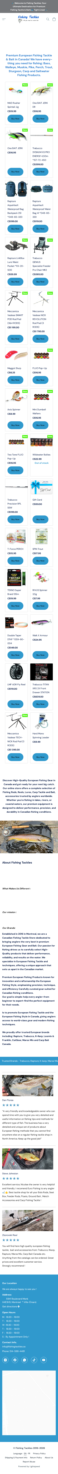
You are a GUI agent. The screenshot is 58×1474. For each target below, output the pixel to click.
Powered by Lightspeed (29, 1466)
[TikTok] (34, 1360)
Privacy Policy (39, 1453)
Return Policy (36, 1457)
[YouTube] (44, 1360)
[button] (29, 19)
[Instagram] (5, 1360)
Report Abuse (29, 1461)
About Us (49, 1457)
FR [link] (29, 1453)
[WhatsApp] (24, 1360)
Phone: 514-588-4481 (13, 1351)
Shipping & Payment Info (16, 1457)
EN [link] (25, 1453)
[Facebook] (15, 1360)
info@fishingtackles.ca (13, 1346)
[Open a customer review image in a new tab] (27, 1085)
